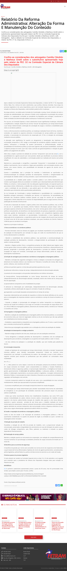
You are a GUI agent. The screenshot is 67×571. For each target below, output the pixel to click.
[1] (57, 154)
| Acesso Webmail (62, 1)
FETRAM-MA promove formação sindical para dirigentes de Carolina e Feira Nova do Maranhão (8, 525)
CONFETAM (26, 554)
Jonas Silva (51, 568)
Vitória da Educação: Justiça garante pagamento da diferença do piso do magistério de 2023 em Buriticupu (58, 526)
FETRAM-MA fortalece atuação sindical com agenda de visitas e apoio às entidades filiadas (25, 525)
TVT (24, 560)
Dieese (25, 558)
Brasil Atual (26, 551)
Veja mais (33, 537)
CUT (24, 556)
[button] (64, 6)
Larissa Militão (63, 568)
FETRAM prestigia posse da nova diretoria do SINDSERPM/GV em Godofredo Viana (40, 525)
